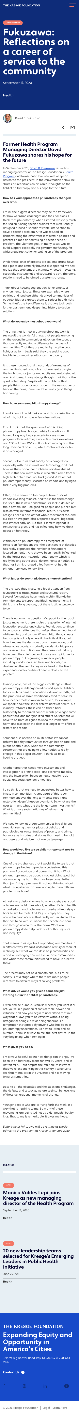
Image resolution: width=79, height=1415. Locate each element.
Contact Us (11, 1372)
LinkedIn (60, 155)
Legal (46, 1408)
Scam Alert (59, 1408)
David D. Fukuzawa (42, 168)
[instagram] (24, 1386)
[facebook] (4, 1386)
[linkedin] (45, 1386)
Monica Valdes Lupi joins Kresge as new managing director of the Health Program (38, 1198)
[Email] (72, 127)
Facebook (60, 144)
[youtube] (66, 1386)
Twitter (59, 150)
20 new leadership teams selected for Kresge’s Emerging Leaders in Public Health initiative (38, 1259)
